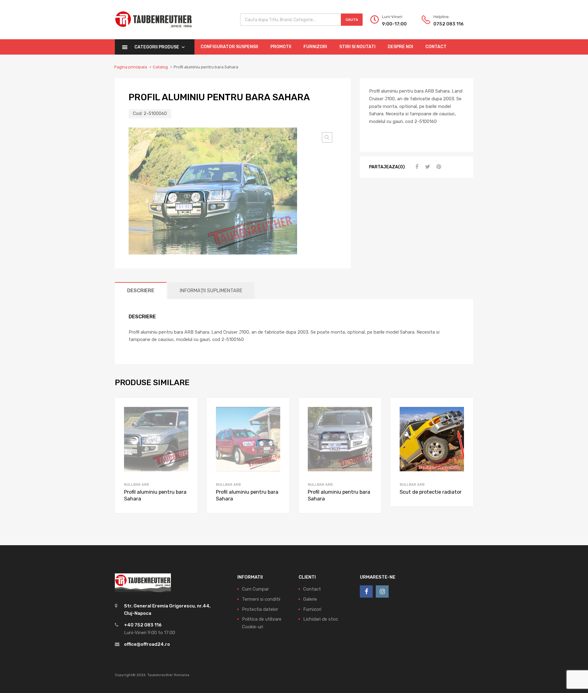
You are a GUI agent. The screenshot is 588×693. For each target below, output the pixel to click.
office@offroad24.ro (147, 644)
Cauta (351, 19)
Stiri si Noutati (357, 46)
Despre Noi (400, 46)
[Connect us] (366, 591)
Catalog (160, 67)
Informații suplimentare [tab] (211, 290)
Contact (436, 46)
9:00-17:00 (394, 24)
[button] (327, 137)
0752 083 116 (448, 24)
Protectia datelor (260, 609)
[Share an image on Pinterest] (438, 167)
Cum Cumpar (255, 589)
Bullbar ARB (136, 484)
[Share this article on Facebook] (416, 167)
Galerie (310, 599)
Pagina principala (130, 67)
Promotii (280, 46)
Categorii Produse (156, 47)
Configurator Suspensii (229, 46)
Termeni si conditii (261, 599)
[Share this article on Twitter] (427, 167)
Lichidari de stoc (320, 619)
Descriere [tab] (140, 290)
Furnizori (315, 46)
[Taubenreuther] (153, 30)
